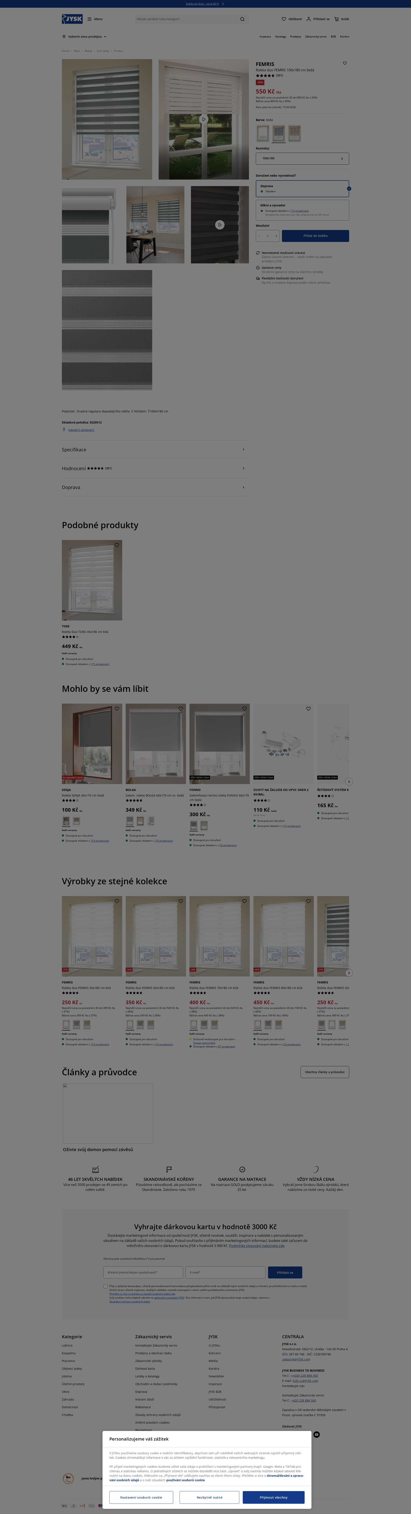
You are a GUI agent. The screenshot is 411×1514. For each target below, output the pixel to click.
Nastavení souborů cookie (141, 1497)
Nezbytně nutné (210, 1497)
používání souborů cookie (185, 1480)
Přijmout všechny (274, 1497)
